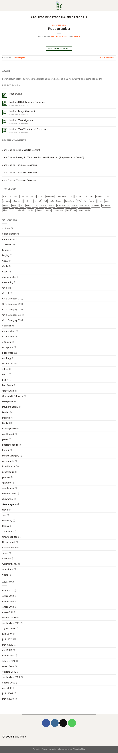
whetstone (7, 569)
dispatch (6, 342)
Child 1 (5, 288)
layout (15, 205)
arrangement (8, 239)
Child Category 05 (11, 320)
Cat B (5, 266)
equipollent (8, 363)
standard (95, 205)
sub (4, 515)
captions (50, 196)
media (51, 205)
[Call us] (72, 723)
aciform (6, 228)
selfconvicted (9, 493)
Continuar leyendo (59, 48)
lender (5, 412)
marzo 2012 (8, 601)
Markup (6, 418)
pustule (6, 477)
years (5, 575)
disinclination (8, 331)
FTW (79, 201)
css (107, 196)
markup (43, 205)
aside (33, 196)
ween (5, 553)
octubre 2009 (9, 672)
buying (5, 255)
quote (74, 205)
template (106, 205)
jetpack (6, 205)
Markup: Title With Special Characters (29, 129)
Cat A (5, 261)
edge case (17, 201)
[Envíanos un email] (63, 723)
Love (35, 205)
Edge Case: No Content (28, 150)
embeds (27, 201)
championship (9, 277)
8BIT (5, 196)
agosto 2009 (8, 682)
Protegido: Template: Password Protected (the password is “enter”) (50, 157)
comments (88, 196)
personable (8, 461)
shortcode (84, 205)
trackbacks (20, 210)
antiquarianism (9, 234)
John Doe (7, 150)
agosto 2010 (8, 628)
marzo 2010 (8, 655)
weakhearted (9, 547)
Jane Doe (7, 157)
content (99, 196)
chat (71, 196)
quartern (6, 482)
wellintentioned (10, 564)
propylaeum (8, 472)
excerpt (37, 201)
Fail (45, 201)
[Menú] (114, 5)
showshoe (7, 499)
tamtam (5, 526)
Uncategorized (9, 537)
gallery (93, 201)
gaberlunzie (8, 391)
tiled (5, 210)
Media (5, 423)
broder (5, 250)
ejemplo (76, 37)
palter (5, 439)
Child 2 (5, 293)
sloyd (5, 509)
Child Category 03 (11, 309)
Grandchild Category (12, 396)
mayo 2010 (7, 645)
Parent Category (10, 455)
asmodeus (7, 244)
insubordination (10, 407)
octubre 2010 (9, 617)
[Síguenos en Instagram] (55, 723)
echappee (7, 347)
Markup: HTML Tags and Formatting (27, 102)
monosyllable (9, 428)
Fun (85, 201)
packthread (8, 434)
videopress (58, 210)
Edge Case (7, 353)
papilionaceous (10, 445)
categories (61, 196)
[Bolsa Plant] (59, 5)
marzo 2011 (7, 612)
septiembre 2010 (10, 623)
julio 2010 (7, 634)
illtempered (8, 401)
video (48, 210)
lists (28, 205)
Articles (25, 196)
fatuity (5, 369)
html (100, 201)
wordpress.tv (84, 210)
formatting (69, 201)
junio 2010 (7, 639)
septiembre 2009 (11, 677)
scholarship (8, 488)
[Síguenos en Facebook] (46, 723)
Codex (78, 196)
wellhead (6, 558)
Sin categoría (59, 25)
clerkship (7, 325)
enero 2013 (8, 596)
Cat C (5, 271)
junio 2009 (7, 693)
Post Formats (63, 205)
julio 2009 (7, 688)
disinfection (8, 336)
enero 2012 (8, 607)
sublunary (7, 520)
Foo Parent (7, 385)
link (21, 205)
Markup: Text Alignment (21, 120)
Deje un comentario (107, 58)
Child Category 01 (11, 298)
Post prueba (59, 28)
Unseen (39, 210)
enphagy (6, 358)
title (11, 210)
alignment (14, 196)
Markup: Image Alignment (22, 111)
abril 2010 (7, 650)
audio (41, 196)
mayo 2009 (8, 699)
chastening (7, 282)
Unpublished (8, 542)
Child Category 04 (11, 315)
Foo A (5, 374)
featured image (56, 201)
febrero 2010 (9, 661)
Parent (5, 450)
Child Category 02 (11, 304)
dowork (6, 201)
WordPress (71, 210)
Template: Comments (26, 165)
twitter (30, 210)
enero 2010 (8, 666)
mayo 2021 (7, 590)
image (107, 201)
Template (7, 531)
